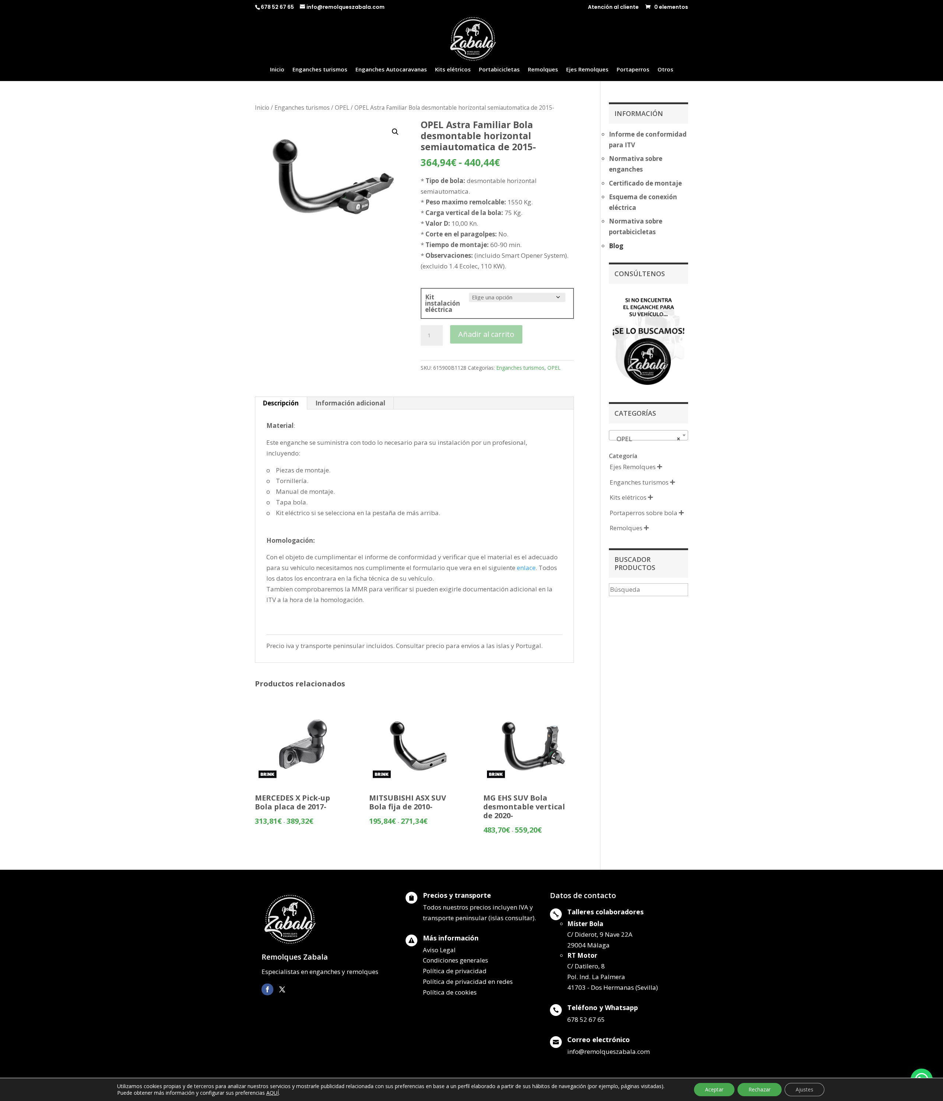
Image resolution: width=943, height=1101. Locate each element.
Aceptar (714, 1089)
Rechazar (760, 1089)
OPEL (342, 107)
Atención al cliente (613, 7)
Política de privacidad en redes (468, 981)
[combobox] (648, 435)
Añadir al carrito (486, 334)
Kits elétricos (453, 70)
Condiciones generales (455, 960)
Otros (665, 70)
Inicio (277, 70)
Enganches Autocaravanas (391, 70)
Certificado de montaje (645, 183)
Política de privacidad (455, 971)
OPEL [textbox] (646, 439)
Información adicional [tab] (350, 403)
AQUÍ (272, 1092)
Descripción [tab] (281, 403)
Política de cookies (450, 992)
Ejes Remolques (587, 70)
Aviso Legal (439, 950)
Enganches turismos (319, 70)
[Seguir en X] (282, 989)
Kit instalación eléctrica (442, 303)
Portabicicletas (499, 70)
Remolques (543, 70)
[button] (395, 131)
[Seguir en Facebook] (267, 989)
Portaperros (633, 70)
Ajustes (804, 1089)
